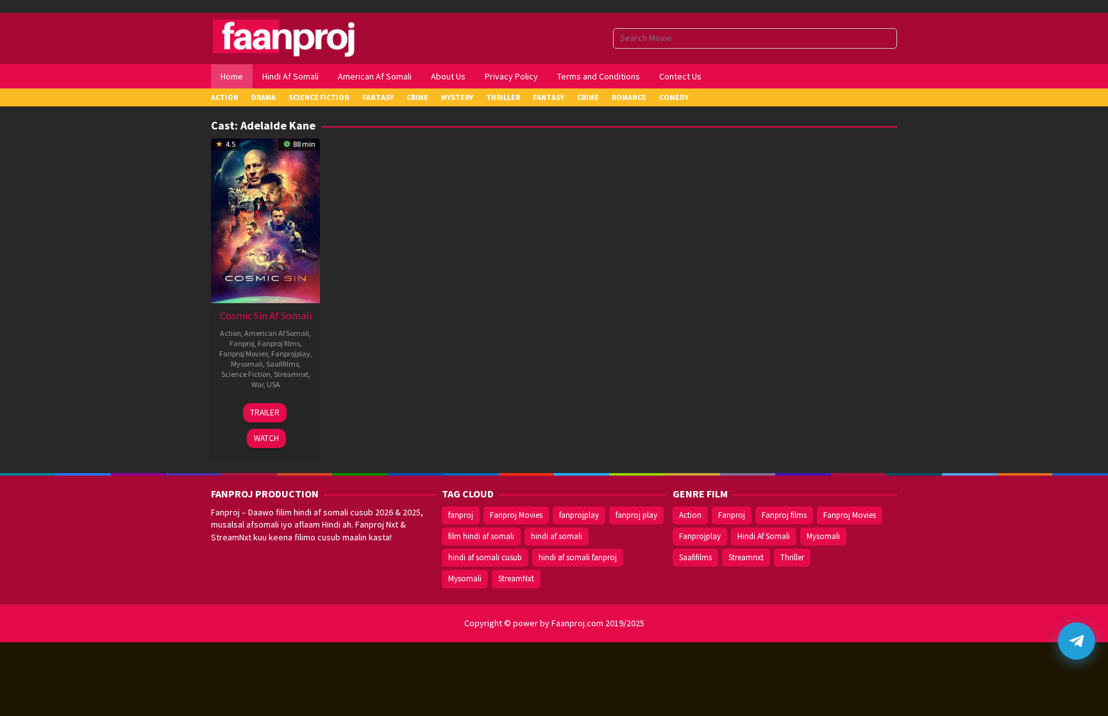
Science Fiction (246, 374)
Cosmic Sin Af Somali (266, 315)
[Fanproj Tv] (302, 37)
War (257, 384)
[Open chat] (1076, 641)
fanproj (460, 515)
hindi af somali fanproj (578, 557)
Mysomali (247, 364)
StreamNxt (516, 578)
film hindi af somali (481, 536)
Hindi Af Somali (763, 536)
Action (230, 333)
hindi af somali (556, 536)
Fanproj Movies (243, 353)
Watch (266, 438)
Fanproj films (279, 343)
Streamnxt (291, 374)
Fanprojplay (290, 353)
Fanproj (242, 343)
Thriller (792, 557)
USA (273, 384)
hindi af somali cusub (485, 557)
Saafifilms (282, 364)
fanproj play (636, 515)
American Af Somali (276, 333)
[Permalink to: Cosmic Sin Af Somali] (265, 219)
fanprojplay (579, 515)
